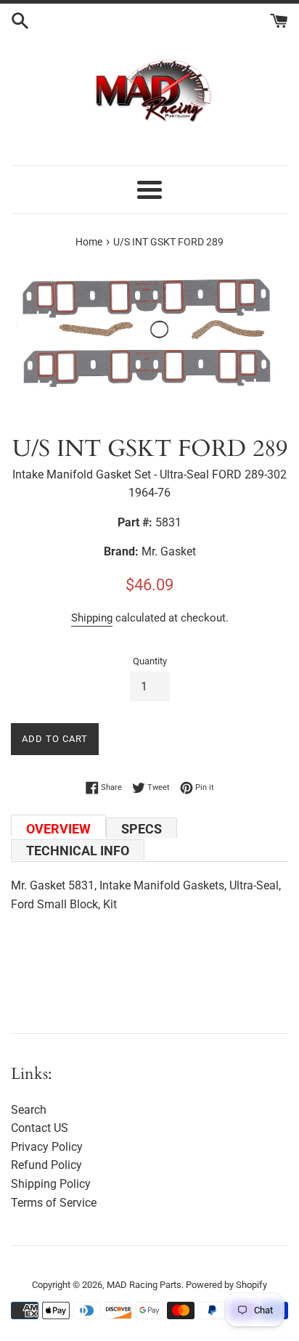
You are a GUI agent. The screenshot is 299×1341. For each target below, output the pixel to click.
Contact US (39, 1128)
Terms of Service (54, 1203)
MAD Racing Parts (144, 1284)
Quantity (150, 661)
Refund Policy (46, 1165)
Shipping (91, 617)
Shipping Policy (51, 1184)
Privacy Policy (47, 1147)
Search (28, 1110)
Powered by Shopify (226, 1284)
